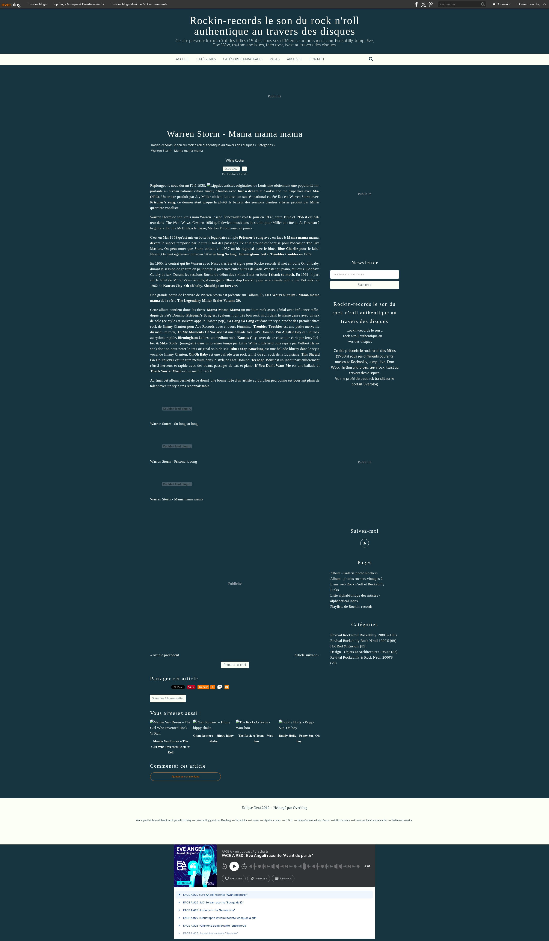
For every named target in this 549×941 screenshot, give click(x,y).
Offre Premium (342, 820)
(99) (363, 641)
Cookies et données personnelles (370, 820)
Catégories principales (242, 59)
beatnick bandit (372, 378)
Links (334, 590)
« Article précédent (164, 655)
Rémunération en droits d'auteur (314, 820)
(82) (364, 652)
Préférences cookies (402, 820)
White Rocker (235, 160)
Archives (294, 59)
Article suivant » (307, 655)
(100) (363, 635)
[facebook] (416, 4)
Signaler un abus (272, 820)
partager (261, 878)
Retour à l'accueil (234, 665)
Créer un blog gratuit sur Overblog (213, 820)
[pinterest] (430, 4)
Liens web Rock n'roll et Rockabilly (357, 584)
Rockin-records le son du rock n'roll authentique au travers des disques (275, 25)
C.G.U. (289, 820)
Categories (265, 145)
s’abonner (236, 878)
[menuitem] (182, 59)
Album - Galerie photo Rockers (354, 573)
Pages (275, 59)
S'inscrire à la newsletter (168, 698)
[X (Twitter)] (423, 4)
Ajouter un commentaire (185, 776)
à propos (285, 878)
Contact (316, 59)
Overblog (300, 808)
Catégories (206, 59)
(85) (348, 646)
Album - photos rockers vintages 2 (356, 579)
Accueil (182, 59)
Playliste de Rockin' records (351, 607)
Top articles (241, 820)
